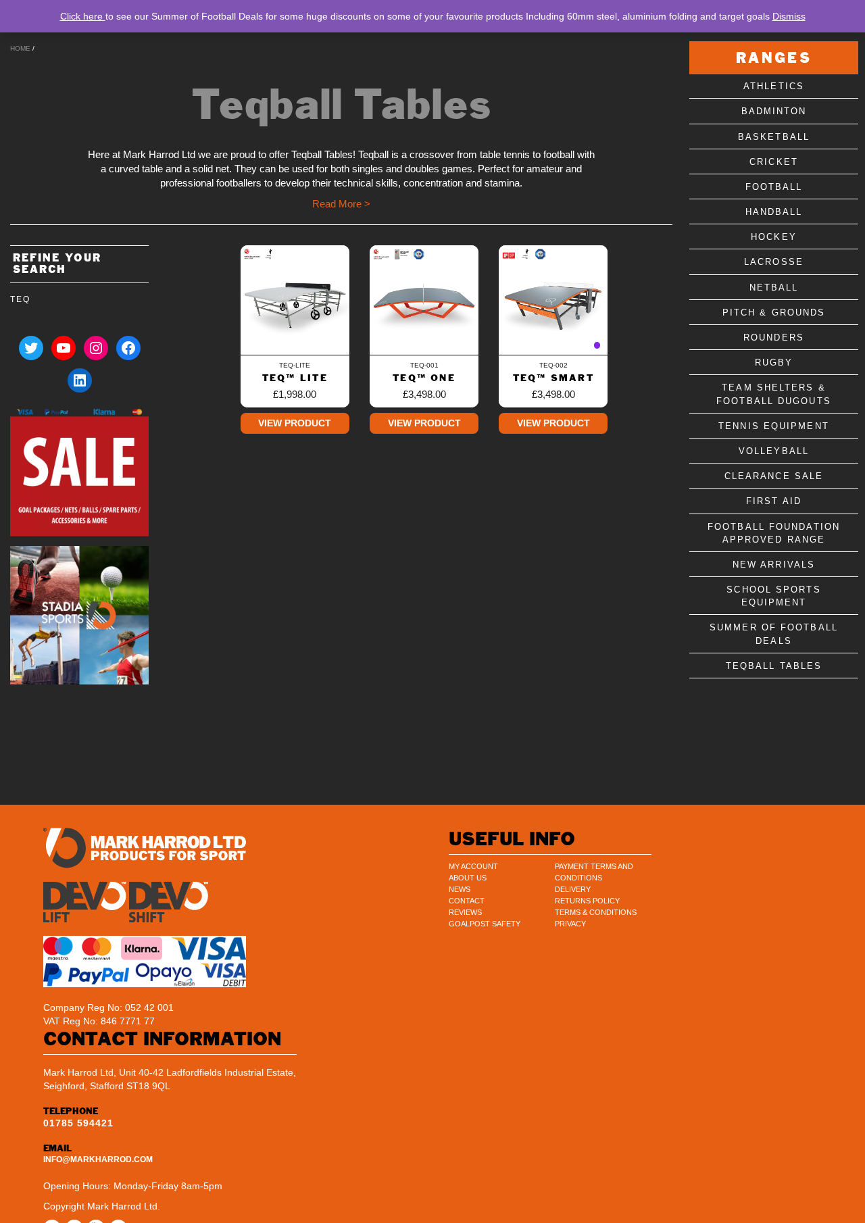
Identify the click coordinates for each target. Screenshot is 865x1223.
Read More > (341, 203)
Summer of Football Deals (774, 634)
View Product (294, 423)
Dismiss (789, 16)
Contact (467, 901)
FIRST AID (773, 502)
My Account (473, 866)
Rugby (774, 362)
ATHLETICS (773, 86)
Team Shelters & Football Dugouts (773, 394)
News (459, 889)
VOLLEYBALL (774, 451)
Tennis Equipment (773, 426)
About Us (468, 878)
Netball (774, 287)
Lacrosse (774, 262)
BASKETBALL (774, 137)
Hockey (774, 237)
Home (20, 48)
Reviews (465, 912)
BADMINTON (774, 112)
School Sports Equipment (773, 595)
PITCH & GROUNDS (774, 312)
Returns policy (587, 901)
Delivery (573, 889)
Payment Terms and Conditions (594, 872)
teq (20, 299)
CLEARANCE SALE (773, 476)
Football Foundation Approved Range (774, 533)
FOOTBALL (774, 187)
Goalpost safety (484, 924)
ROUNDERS (773, 337)
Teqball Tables (774, 666)
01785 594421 (78, 1123)
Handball (774, 212)
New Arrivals (774, 564)
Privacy (570, 924)
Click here (82, 16)
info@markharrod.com (98, 1159)
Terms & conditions (596, 912)
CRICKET (773, 162)
